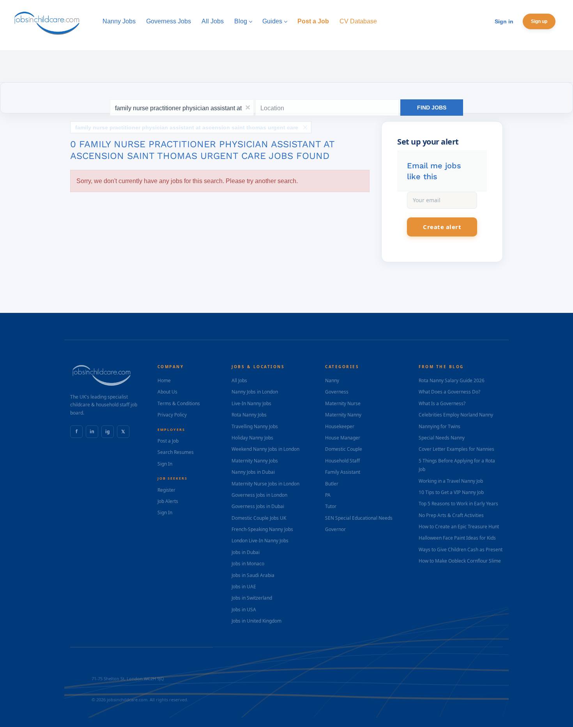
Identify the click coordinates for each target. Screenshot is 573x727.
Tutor (330, 506)
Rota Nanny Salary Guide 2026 (452, 380)
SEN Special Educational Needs (359, 518)
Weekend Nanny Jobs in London (265, 449)
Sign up (539, 21)
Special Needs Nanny (442, 437)
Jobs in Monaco (248, 563)
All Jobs (239, 380)
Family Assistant (342, 472)
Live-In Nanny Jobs (251, 403)
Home (164, 380)
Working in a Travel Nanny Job (451, 481)
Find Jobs (431, 107)
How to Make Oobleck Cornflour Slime (460, 561)
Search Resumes (175, 452)
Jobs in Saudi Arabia (253, 575)
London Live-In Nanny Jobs (260, 540)
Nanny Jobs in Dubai (253, 472)
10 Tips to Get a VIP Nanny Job (451, 492)
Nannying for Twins (439, 426)
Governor (335, 529)
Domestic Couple (343, 449)
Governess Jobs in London (259, 495)
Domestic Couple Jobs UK (259, 518)
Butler (331, 483)
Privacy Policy (172, 414)
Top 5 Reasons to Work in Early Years (458, 503)
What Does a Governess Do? (449, 391)
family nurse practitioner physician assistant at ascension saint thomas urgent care (186, 127)
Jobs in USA (244, 609)
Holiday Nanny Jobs (252, 437)
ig (107, 431)
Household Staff (342, 460)
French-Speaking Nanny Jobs (262, 529)
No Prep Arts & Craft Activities (451, 515)
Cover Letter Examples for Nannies (456, 449)
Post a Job (168, 441)
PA (328, 495)
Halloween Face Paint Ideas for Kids (457, 538)
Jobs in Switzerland (252, 598)
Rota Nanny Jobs (249, 414)
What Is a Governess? (442, 403)
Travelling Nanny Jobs (255, 426)
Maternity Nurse (343, 403)
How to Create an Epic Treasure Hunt (459, 526)
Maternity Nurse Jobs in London (265, 483)
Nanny (332, 380)
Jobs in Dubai (246, 552)
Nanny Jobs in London (255, 391)
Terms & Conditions (178, 403)
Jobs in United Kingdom (256, 621)
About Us (167, 391)
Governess (336, 391)
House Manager (342, 437)
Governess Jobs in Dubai (258, 506)
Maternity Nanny (343, 414)
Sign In (164, 464)
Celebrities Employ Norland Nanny (456, 414)
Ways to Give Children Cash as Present (460, 549)
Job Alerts (167, 501)
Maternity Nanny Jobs (255, 460)
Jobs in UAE (244, 586)
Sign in (504, 21)
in (92, 431)
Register (166, 490)
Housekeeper (339, 426)
